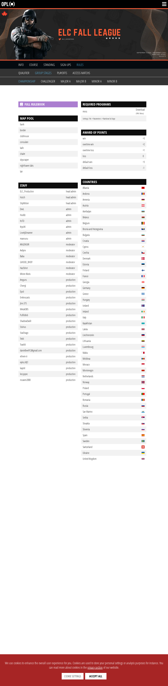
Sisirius (23, 327)
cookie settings (72, 676)
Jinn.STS (23, 303)
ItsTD (22, 221)
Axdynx (23, 250)
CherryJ (23, 285)
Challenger (48, 81)
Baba (22, 256)
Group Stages (43, 73)
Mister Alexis (25, 274)
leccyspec (24, 374)
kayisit (22, 368)
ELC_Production (27, 191)
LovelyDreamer (26, 232)
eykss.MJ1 (24, 362)
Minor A (97, 81)
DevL (22, 209)
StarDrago (24, 333)
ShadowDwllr (25, 321)
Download (140, 109)
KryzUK (22, 227)
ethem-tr (23, 356)
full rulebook (35, 104)
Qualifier (23, 73)
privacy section (95, 667)
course (33, 64)
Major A (66, 81)
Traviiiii (23, 344)
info (21, 64)
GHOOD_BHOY (26, 262)
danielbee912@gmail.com (31, 350)
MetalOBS (24, 309)
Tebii (22, 338)
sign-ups (65, 64)
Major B (81, 81)
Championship (26, 81)
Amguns (23, 280)
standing (49, 64)
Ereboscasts (25, 297)
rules (80, 64)
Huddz (22, 215)
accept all (95, 676)
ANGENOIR (24, 244)
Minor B (112, 81)
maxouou (24, 238)
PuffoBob (24, 315)
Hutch (22, 197)
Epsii (22, 291)
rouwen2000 (25, 380)
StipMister (24, 203)
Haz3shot (24, 268)
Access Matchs (81, 73)
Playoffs (62, 73)
